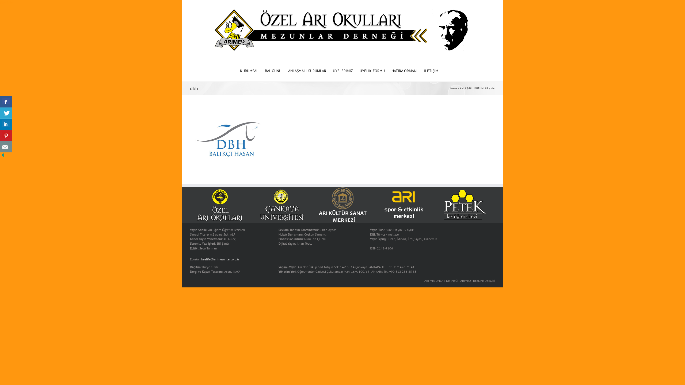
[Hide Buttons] (2, 155)
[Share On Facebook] (6, 101)
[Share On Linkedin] (6, 124)
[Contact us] (6, 146)
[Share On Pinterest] (6, 135)
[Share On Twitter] (6, 113)
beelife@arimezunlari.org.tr (220, 259)
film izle (6, 2)
